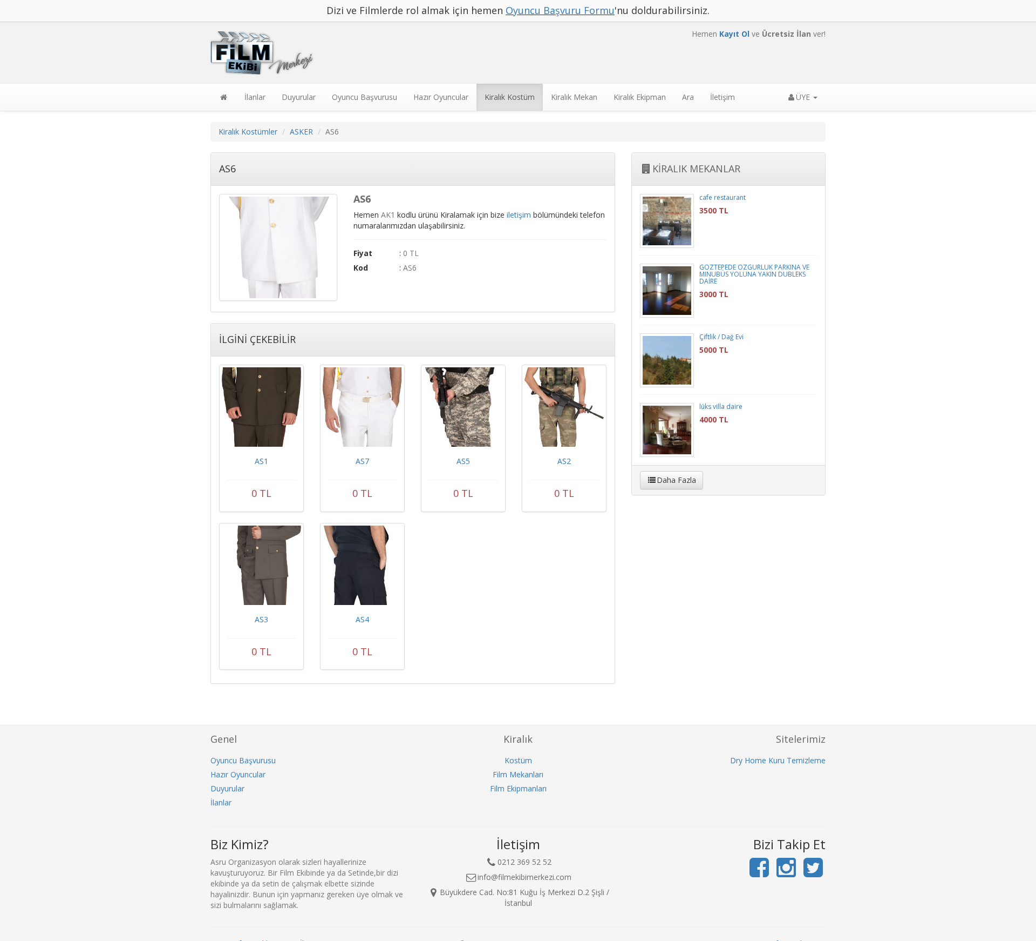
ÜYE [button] (804, 97)
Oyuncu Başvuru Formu (560, 10)
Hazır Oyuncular (440, 97)
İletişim (722, 97)
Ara (688, 97)
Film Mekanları (518, 774)
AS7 (362, 461)
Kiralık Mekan (574, 97)
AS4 (362, 619)
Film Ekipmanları (518, 788)
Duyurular (299, 97)
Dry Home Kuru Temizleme (778, 760)
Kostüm (518, 760)
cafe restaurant (722, 197)
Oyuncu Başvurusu (364, 97)
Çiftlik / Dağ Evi (721, 336)
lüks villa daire (720, 406)
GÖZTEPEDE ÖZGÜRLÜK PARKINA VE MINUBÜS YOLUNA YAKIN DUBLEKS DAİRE (754, 274)
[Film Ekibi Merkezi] (412, 53)
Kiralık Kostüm (510, 97)
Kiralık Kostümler (248, 131)
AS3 (261, 619)
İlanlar (254, 97)
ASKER (301, 131)
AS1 (261, 461)
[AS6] (278, 247)
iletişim (519, 215)
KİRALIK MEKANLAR (696, 168)
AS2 (564, 461)
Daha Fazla (676, 480)
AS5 (463, 461)
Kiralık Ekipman (640, 97)
